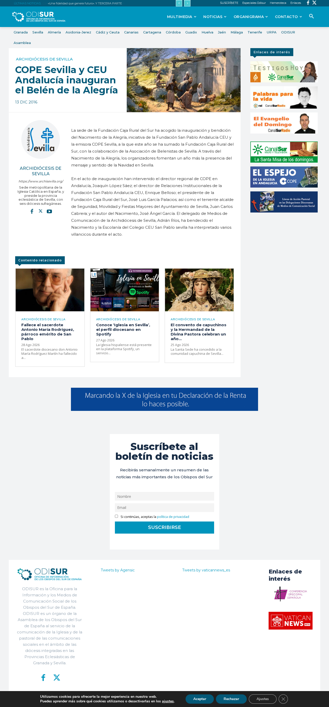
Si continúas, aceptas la (154, 517)
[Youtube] (49, 211)
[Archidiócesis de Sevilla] (40, 139)
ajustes (168, 701)
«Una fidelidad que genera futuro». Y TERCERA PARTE (85, 3)
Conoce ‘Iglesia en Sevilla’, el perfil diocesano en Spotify (123, 329)
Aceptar (199, 698)
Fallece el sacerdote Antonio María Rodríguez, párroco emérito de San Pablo (47, 331)
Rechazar (231, 698)
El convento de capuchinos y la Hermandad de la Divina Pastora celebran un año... (198, 331)
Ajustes (263, 698)
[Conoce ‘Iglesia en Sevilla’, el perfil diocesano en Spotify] (124, 290)
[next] (187, 3)
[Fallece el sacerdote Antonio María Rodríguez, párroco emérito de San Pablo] (50, 290)
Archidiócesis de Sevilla (44, 59)
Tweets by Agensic (118, 570)
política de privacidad (173, 517)
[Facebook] (308, 3)
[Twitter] (314, 3)
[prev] (179, 3)
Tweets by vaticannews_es (206, 570)
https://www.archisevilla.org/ (41, 181)
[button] (311, 16)
